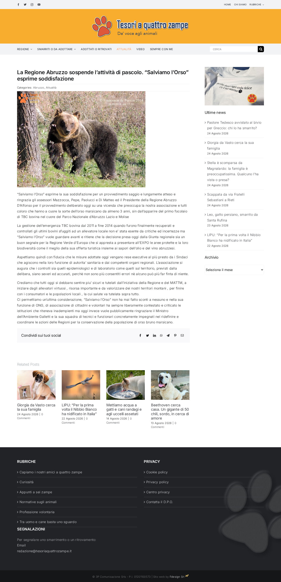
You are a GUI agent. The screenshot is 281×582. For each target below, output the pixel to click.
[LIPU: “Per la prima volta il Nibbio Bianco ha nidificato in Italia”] (81, 385)
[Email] (182, 335)
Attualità (51, 87)
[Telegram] (168, 335)
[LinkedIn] (154, 335)
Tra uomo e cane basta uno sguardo (48, 522)
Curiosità (27, 482)
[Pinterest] (175, 335)
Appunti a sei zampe (36, 492)
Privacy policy (157, 482)
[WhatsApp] (161, 335)
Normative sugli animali (38, 502)
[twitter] (25, 4)
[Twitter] (147, 335)
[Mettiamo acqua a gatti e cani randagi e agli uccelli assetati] (125, 385)
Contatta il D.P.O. (159, 502)
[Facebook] (140, 335)
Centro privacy (158, 492)
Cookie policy (157, 472)
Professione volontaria (37, 512)
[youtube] (39, 4)
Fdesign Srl (177, 576)
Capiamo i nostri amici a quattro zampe (51, 472)
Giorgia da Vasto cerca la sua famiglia (36, 407)
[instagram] (32, 4)
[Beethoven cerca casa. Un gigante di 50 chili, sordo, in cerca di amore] (170, 385)
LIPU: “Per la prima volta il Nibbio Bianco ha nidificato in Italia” (79, 409)
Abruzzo (38, 87)
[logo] (140, 15)
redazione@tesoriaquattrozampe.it (44, 551)
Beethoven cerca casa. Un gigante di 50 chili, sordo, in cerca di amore (170, 412)
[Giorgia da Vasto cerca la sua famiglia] (36, 385)
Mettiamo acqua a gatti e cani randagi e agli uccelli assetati (124, 409)
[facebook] (18, 4)
